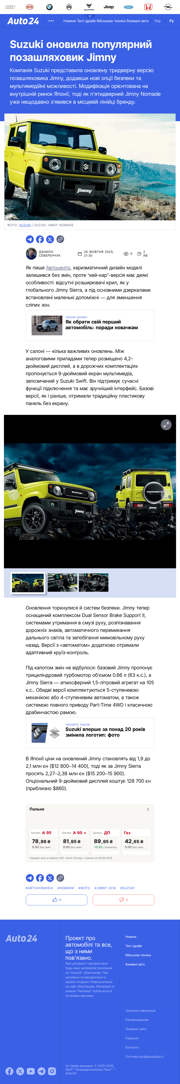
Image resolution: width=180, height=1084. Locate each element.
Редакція (132, 1038)
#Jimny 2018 (105, 888)
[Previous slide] (13, 494)
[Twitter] (20, 1071)
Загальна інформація (141, 1011)
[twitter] (50, 239)
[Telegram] (41, 1071)
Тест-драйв (86, 21)
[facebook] (40, 239)
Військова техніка (111, 21)
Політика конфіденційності (145, 1057)
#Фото (84, 888)
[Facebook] (9, 1071)
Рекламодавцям (137, 1020)
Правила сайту (136, 1029)
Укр (158, 21)
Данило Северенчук (50, 254)
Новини (69, 21)
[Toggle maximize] (166, 424)
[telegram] (30, 239)
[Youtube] (31, 1071)
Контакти (132, 1047)
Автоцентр (58, 268)
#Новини (66, 888)
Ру (172, 21)
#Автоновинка (39, 888)
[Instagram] (52, 1071)
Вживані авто (138, 21)
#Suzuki (127, 888)
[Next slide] (166, 494)
